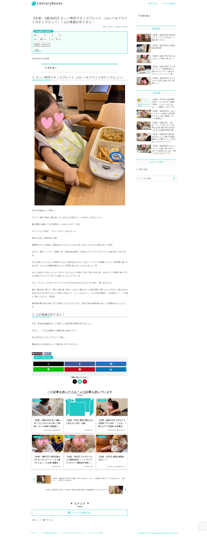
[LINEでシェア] (48, 369)
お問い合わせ (51, 533)
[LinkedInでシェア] (111, 369)
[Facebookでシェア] (80, 364)
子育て (48, 353)
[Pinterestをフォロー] (85, 381)
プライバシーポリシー (73, 533)
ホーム (35, 533)
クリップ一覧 (96, 533)
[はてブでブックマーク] (111, 364)
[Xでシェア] (48, 364)
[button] (174, 178)
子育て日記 (38, 353)
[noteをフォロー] (80, 381)
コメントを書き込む (81, 512)
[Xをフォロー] (75, 381)
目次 (49, 68)
